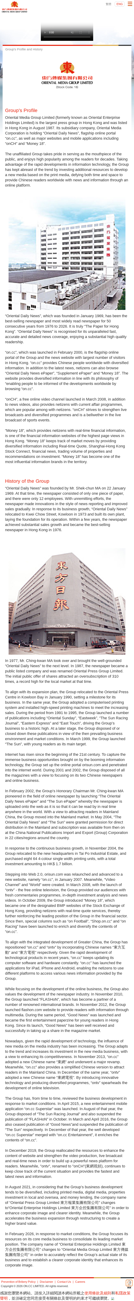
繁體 (108, 4)
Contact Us (64, 1281)
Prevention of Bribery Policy (18, 1281)
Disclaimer (46, 1281)
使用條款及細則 (97, 1293)
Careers (80, 1281)
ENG (120, 4)
